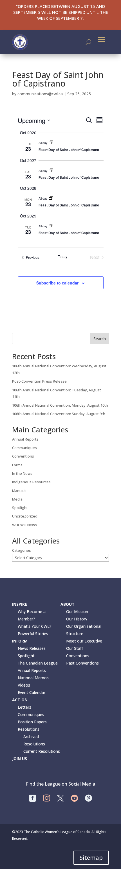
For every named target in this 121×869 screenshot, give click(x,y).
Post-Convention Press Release (39, 381)
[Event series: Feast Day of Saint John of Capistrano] (51, 142)
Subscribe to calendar (57, 283)
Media (17, 499)
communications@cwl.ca (40, 93)
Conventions (23, 456)
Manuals (19, 490)
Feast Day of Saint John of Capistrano (69, 149)
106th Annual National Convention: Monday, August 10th (60, 405)
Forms (17, 464)
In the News (22, 473)
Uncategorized (24, 516)
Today (62, 256)
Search (99, 338)
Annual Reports (25, 439)
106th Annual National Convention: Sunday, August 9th (58, 413)
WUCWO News (24, 524)
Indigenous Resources (31, 481)
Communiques (24, 447)
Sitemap (91, 857)
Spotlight (20, 507)
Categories (21, 550)
